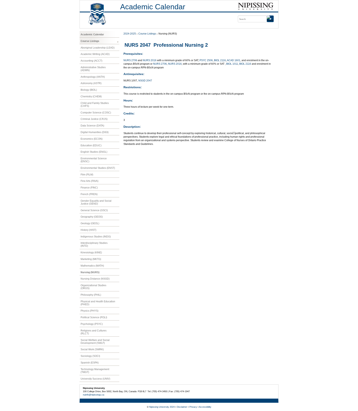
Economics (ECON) (92, 138)
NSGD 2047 (145, 80)
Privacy (193, 407)
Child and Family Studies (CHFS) (95, 104)
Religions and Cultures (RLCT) (93, 332)
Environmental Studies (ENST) (98, 168)
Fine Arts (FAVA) (89, 181)
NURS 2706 (130, 60)
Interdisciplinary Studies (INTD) (94, 244)
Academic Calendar (152, 6)
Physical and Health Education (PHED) (98, 303)
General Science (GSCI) (94, 210)
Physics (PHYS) (89, 310)
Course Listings (90, 41)
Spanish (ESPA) (90, 362)
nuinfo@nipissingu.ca (93, 394)
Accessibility (205, 407)
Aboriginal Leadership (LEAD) (98, 47)
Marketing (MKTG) (91, 259)
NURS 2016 (149, 60)
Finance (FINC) (89, 187)
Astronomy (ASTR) (91, 83)
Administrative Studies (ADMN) (93, 69)
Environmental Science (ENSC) (94, 160)
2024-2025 (129, 33)
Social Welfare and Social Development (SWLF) (95, 341)
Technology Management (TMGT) (95, 371)
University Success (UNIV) (95, 378)
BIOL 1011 (232, 63)
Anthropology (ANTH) (93, 76)
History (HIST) (88, 230)
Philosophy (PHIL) (91, 294)
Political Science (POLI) (94, 317)
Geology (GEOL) (90, 223)
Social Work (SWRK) (92, 349)
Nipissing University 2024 (162, 407)
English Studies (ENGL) (94, 151)
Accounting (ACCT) (91, 60)
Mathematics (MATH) (92, 265)
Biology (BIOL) (89, 89)
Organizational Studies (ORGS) (93, 287)
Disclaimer (182, 407)
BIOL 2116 (220, 60)
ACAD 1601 (233, 60)
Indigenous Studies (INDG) (96, 236)
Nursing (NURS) (90, 272)
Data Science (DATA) (92, 125)
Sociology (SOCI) (90, 356)
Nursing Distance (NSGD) (95, 278)
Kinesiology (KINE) (91, 252)
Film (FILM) (87, 174)
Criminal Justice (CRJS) (94, 119)
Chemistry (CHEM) (91, 96)
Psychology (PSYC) (92, 324)
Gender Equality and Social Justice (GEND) (96, 202)
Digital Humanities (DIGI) (95, 132)
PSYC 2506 (206, 60)
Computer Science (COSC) (96, 112)
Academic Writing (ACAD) (95, 54)
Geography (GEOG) (92, 216)
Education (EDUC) (91, 145)
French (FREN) (89, 194)
